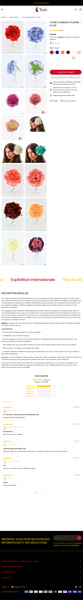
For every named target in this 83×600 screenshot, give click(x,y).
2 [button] (39, 493)
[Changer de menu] (2, 10)
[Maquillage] (74, 58)
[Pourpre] (57, 58)
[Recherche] (76, 10)
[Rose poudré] (52, 58)
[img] (7, 407)
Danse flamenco (14, 17)
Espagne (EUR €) (19, 587)
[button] (54, 30)
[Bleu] (57, 52)
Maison (4, 17)
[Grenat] (68, 52)
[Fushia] (63, 58)
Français (4, 587)
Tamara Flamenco (13, 592)
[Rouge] (52, 52)
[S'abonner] (79, 538)
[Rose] (79, 52)
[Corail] (63, 52)
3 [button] (42, 493)
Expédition (60, 37)
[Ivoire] (74, 52)
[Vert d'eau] (68, 58)
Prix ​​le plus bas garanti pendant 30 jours (65, 77)
